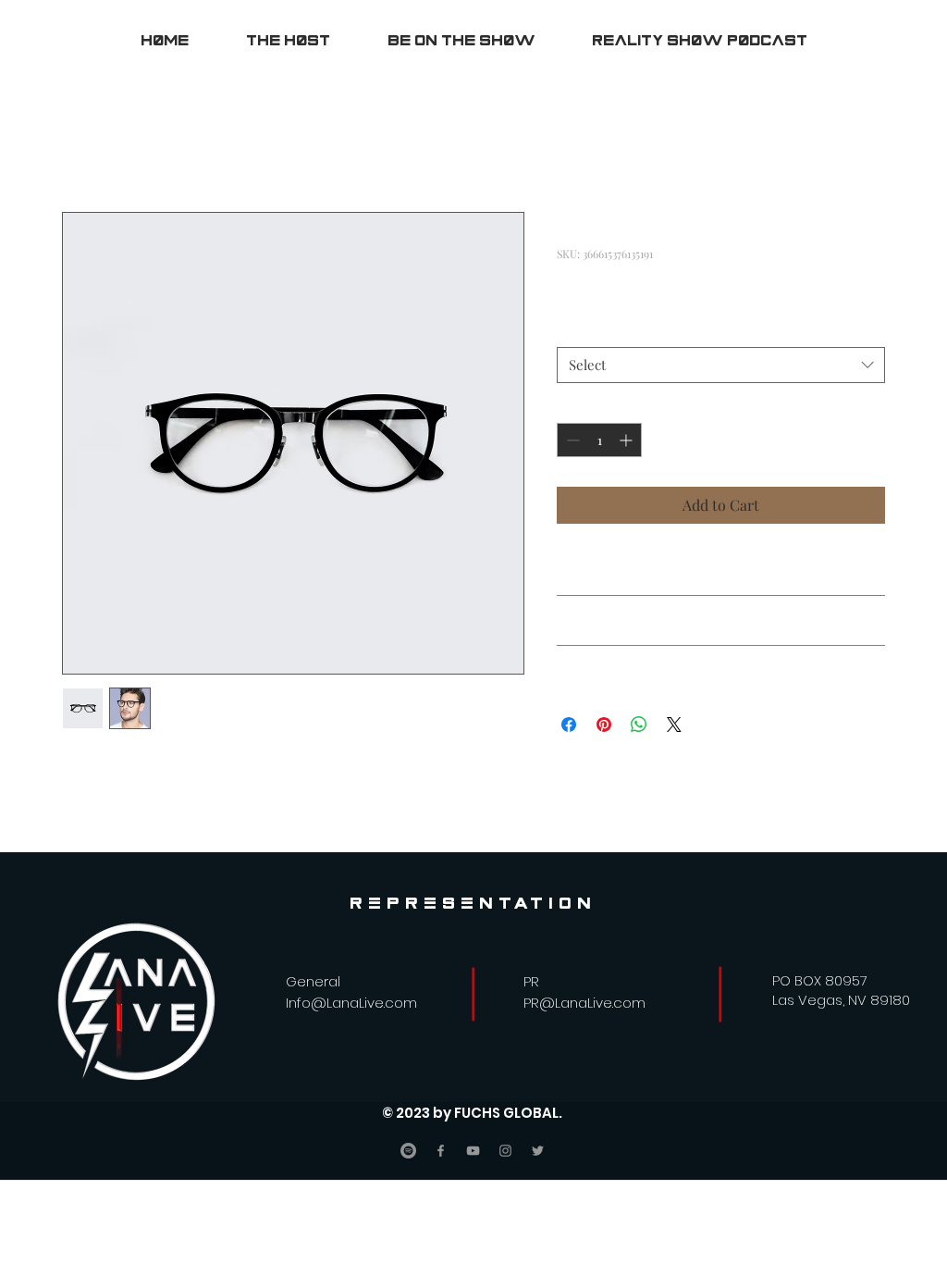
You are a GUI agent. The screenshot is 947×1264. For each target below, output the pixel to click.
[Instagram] (505, 1151)
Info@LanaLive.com (351, 1002)
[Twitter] (538, 1151)
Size (574, 330)
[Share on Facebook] (569, 724)
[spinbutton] (599, 440)
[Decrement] (571, 440)
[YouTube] (473, 1151)
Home (82, 145)
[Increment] (627, 440)
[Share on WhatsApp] (639, 724)
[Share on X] (674, 724)
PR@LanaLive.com (584, 1002)
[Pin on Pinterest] (604, 724)
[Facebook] (441, 1151)
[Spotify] (408, 1151)
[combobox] (721, 365)
